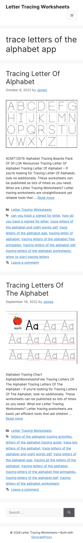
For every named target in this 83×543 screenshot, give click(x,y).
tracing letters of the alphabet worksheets (38, 251)
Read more (45, 198)
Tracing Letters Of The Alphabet (35, 289)
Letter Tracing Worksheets (37, 7)
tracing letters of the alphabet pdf (49, 245)
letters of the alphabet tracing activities (41, 437)
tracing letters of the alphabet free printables (40, 472)
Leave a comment (25, 262)
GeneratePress (41, 537)
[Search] (69, 512)
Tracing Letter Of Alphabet (33, 77)
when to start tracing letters (27, 257)
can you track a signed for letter (35, 216)
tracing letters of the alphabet (44, 466)
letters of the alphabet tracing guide (34, 442)
